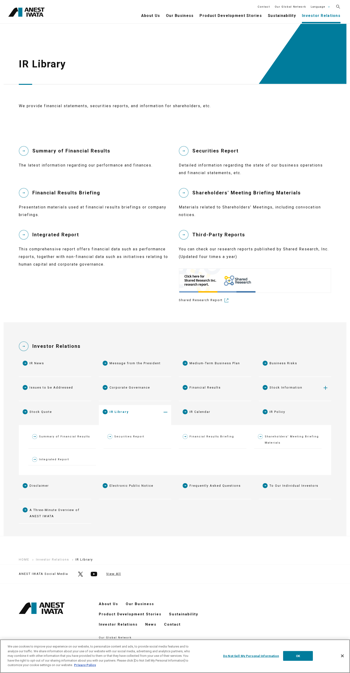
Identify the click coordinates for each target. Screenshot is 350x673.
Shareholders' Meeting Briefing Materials (292, 439)
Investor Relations (56, 346)
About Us (108, 604)
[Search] (338, 7)
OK (298, 656)
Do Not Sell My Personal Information (251, 656)
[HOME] (26, 13)
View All (113, 574)
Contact (264, 6)
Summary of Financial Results (64, 436)
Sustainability (183, 614)
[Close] (342, 656)
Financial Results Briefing (212, 436)
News (150, 624)
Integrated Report (54, 459)
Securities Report (129, 436)
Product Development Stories (130, 614)
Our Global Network (290, 6)
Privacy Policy (85, 665)
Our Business (140, 604)
